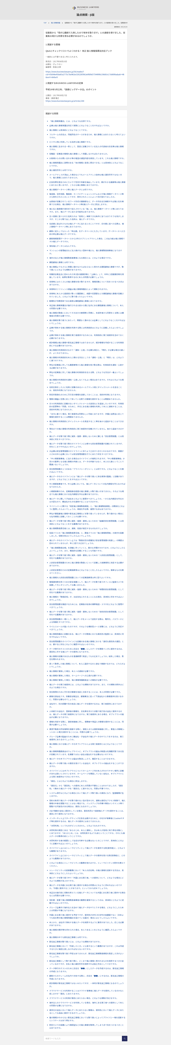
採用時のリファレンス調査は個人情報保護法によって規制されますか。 (79, 289)
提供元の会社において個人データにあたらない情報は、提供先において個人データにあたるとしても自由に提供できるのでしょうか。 (86, 1011)
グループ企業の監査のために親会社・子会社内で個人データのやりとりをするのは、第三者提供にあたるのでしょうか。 (86, 738)
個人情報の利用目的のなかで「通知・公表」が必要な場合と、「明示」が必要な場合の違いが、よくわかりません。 (87, 351)
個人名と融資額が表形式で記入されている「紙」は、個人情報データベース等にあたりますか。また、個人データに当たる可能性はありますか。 (86, 210)
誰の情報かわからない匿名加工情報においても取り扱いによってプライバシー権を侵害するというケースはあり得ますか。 (87, 1019)
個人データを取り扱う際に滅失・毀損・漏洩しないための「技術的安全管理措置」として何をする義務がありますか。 (86, 613)
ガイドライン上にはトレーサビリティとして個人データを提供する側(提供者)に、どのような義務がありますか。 (87, 849)
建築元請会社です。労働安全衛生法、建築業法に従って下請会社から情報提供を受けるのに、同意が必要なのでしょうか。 (86, 698)
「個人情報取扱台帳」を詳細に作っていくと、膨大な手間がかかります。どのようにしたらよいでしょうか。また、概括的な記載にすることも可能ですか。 (87, 549)
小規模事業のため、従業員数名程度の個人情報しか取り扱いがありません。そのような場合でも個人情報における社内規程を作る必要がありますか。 (86, 493)
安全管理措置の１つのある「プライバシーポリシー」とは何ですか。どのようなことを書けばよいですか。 (86, 470)
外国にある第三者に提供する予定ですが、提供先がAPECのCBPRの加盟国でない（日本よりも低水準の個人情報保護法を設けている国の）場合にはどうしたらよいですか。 (86, 916)
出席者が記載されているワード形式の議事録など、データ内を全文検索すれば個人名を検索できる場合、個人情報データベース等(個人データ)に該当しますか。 (86, 203)
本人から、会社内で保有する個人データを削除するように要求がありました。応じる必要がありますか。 (86, 924)
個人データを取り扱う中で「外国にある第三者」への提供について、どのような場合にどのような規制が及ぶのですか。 (86, 879)
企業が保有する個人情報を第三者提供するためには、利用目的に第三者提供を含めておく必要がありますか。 (86, 337)
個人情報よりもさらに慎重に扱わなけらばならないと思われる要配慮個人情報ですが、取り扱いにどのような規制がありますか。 (86, 268)
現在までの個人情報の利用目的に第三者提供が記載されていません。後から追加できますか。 (86, 430)
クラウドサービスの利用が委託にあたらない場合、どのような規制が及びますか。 (83, 998)
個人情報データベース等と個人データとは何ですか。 (71, 189)
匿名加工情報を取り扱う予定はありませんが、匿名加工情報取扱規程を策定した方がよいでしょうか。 (86, 955)
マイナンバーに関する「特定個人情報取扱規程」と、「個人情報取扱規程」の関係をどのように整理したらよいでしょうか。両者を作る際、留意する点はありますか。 (87, 508)
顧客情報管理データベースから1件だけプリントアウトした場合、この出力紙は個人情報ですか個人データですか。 (87, 240)
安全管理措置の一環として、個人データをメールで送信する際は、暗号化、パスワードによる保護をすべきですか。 (86, 620)
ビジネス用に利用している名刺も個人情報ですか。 (70, 141)
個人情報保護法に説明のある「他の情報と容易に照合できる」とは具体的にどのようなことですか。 (86, 164)
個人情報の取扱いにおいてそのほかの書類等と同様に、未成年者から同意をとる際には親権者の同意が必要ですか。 (86, 314)
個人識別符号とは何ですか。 (61, 170)
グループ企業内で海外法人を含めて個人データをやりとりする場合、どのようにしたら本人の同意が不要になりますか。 (86, 909)
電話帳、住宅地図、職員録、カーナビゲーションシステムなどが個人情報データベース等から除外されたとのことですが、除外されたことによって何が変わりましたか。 (86, 195)
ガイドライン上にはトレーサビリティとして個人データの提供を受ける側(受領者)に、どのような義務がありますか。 (87, 857)
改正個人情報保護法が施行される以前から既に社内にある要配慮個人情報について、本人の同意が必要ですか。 (86, 307)
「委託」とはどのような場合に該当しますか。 (68, 781)
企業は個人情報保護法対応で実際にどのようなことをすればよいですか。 (80, 125)
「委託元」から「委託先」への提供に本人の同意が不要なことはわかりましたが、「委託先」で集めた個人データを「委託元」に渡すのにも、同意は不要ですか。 (86, 787)
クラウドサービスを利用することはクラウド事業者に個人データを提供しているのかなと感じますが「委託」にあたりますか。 (86, 992)
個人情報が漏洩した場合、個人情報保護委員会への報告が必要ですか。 (79, 680)
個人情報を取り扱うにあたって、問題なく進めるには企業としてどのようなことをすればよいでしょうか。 (87, 322)
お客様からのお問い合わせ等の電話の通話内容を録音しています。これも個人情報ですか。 (87, 158)
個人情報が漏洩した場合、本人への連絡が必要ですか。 (72, 671)
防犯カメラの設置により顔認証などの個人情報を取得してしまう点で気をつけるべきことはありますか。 (86, 1026)
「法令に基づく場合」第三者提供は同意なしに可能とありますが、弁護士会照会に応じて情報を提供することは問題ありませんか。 (86, 415)
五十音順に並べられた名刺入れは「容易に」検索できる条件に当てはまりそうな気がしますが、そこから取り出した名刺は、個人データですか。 (86, 218)
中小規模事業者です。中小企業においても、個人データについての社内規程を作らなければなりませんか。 (87, 485)
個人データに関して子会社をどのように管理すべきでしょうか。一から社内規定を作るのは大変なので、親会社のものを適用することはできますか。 (86, 500)
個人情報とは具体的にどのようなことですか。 (68, 130)
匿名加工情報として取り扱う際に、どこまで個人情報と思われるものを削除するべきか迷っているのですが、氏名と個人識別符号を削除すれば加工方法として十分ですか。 (86, 962)
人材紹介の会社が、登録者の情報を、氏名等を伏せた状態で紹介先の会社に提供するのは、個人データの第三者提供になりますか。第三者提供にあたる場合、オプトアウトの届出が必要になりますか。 (86, 714)
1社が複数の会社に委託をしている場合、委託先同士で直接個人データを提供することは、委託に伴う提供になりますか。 (87, 812)
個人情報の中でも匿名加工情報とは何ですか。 (68, 937)
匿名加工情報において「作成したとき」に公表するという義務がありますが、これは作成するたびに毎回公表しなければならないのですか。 (86, 947)
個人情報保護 (55, 23)
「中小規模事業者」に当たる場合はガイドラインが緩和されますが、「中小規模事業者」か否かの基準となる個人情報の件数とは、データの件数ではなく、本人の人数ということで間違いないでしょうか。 (87, 461)
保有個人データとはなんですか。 (63, 246)
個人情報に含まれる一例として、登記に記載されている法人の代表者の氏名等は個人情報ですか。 (86, 148)
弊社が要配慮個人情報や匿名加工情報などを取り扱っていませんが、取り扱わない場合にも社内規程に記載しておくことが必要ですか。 (86, 515)
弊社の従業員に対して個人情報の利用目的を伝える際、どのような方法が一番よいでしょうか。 (86, 374)
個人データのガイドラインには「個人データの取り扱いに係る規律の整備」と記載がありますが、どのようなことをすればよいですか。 (86, 478)
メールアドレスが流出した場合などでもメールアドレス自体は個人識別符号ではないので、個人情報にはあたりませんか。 (85, 176)
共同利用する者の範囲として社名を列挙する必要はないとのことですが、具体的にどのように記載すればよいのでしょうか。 (86, 842)
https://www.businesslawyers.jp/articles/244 (65, 100)
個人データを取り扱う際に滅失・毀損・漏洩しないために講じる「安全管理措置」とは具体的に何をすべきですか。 (86, 438)
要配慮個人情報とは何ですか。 (62, 262)
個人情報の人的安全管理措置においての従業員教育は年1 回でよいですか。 (80, 577)
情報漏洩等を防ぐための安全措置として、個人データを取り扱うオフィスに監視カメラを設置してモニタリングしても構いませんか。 (86, 583)
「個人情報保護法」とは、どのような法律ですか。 (70, 121)
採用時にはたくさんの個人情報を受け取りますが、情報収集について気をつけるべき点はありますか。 (86, 283)
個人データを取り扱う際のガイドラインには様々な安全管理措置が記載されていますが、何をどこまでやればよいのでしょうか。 (86, 445)
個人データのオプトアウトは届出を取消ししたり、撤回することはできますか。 (82, 758)
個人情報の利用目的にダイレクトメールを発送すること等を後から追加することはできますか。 (86, 423)
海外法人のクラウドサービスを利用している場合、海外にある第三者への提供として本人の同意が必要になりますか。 (86, 1004)
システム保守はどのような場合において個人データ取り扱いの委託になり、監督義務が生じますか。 (86, 794)
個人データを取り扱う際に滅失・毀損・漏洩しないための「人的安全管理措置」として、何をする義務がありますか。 (86, 557)
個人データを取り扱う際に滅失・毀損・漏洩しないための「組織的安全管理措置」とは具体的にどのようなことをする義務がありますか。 (86, 522)
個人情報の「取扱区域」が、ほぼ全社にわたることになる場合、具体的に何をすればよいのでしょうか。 (86, 598)
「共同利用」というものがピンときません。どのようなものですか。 (78, 825)
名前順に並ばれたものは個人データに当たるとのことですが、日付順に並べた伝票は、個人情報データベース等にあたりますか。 (86, 225)
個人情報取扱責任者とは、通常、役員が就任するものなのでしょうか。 (79, 528)
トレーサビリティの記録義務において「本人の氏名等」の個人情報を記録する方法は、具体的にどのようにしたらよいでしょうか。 (86, 872)
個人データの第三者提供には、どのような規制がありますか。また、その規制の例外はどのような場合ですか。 (86, 686)
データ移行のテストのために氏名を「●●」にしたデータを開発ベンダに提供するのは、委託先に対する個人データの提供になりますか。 (86, 650)
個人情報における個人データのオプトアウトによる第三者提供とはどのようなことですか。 (85, 745)
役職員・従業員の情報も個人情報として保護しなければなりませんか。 (79, 153)
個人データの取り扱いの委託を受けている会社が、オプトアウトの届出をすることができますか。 (86, 765)
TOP (45, 23)
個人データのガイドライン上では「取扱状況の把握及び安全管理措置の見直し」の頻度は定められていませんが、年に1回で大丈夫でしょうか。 (86, 542)
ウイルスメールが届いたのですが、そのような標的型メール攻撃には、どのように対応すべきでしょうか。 (86, 628)
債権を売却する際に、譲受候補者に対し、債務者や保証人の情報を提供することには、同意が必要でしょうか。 (86, 723)
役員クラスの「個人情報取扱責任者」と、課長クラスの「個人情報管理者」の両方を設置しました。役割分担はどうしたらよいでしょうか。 (86, 534)
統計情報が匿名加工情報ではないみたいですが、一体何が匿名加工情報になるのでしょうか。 (86, 985)
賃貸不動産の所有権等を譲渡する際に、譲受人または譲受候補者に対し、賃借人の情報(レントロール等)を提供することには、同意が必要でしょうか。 (86, 730)
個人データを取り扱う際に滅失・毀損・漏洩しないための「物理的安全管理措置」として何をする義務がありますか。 (86, 591)
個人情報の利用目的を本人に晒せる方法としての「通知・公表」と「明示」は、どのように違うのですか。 (86, 359)
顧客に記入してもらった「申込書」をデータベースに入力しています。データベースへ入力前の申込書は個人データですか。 (87, 233)
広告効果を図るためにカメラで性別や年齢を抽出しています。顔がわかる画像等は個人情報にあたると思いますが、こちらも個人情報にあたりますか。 (87, 183)
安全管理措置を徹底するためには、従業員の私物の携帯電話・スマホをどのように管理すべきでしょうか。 (86, 606)
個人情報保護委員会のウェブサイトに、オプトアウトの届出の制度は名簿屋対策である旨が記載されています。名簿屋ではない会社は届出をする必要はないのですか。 (86, 753)
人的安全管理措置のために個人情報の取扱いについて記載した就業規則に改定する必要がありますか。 (86, 564)
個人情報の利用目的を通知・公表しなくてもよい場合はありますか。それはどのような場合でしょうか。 (86, 381)
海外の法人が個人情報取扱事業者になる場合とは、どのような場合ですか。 (81, 257)
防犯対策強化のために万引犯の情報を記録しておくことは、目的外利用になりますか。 (85, 394)
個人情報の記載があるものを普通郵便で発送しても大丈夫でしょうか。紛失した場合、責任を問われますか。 (86, 658)
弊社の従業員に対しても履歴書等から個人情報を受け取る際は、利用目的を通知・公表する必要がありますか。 (86, 366)
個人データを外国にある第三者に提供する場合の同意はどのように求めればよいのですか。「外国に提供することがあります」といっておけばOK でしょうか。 (85, 887)
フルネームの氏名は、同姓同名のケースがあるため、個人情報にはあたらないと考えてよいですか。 (87, 136)
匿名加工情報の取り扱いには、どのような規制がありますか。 (75, 941)
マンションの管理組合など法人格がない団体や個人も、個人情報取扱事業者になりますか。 (85, 252)
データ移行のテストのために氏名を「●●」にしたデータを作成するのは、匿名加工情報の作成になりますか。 (86, 970)
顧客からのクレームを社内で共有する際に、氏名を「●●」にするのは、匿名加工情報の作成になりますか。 (86, 977)
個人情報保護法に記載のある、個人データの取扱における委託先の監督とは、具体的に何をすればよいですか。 (86, 635)
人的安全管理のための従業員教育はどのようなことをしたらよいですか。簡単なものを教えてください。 (86, 571)
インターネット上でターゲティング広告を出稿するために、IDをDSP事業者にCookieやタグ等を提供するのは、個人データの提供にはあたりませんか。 (86, 820)
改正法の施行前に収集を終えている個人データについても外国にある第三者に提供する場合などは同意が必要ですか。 (87, 894)
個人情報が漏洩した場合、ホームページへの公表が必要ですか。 (76, 675)
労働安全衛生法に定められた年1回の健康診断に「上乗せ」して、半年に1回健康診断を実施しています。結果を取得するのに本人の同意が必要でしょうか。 (86, 276)
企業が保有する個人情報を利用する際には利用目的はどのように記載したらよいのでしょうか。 (86, 329)
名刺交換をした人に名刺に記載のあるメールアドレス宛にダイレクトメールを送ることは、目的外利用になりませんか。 (85, 389)
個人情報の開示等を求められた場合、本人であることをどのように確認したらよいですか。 (85, 931)
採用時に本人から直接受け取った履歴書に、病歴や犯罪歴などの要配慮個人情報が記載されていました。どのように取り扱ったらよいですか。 (86, 295)
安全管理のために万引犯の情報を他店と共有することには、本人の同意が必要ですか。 (85, 692)
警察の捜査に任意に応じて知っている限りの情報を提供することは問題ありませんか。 (85, 399)
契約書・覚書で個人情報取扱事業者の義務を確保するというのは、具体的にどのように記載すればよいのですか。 (86, 901)
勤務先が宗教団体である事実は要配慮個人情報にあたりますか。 (76, 301)
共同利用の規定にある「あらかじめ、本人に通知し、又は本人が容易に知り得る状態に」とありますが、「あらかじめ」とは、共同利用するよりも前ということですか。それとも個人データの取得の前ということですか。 (87, 833)
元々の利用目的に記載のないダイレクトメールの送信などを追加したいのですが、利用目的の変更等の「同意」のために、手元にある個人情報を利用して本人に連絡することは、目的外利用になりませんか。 (86, 406)
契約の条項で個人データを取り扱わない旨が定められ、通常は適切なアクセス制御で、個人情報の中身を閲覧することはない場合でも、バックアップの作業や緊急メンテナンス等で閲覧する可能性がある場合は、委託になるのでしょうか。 (87, 803)
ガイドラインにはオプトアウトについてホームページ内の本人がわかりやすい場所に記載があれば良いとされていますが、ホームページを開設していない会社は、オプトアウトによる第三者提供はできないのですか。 (86, 773)
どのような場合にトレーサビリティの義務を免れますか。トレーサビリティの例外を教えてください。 (87, 864)
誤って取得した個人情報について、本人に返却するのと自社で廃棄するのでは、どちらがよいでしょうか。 (87, 665)
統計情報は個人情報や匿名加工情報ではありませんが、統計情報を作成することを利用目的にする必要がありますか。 (86, 344)
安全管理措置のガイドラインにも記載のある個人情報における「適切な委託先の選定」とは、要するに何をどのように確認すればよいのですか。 (86, 643)
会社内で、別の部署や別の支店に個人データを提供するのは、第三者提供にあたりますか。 (85, 705)
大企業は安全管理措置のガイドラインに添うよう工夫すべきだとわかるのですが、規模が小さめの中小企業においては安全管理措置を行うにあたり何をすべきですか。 (86, 452)
